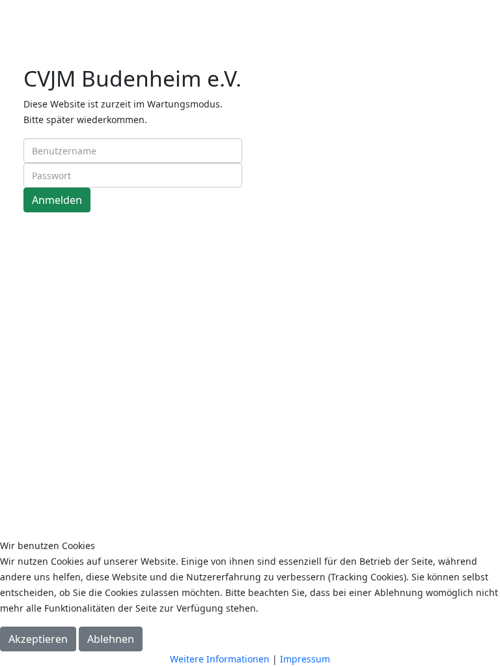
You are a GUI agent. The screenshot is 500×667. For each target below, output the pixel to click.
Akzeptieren (38, 639)
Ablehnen (110, 639)
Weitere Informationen (220, 659)
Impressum (305, 659)
